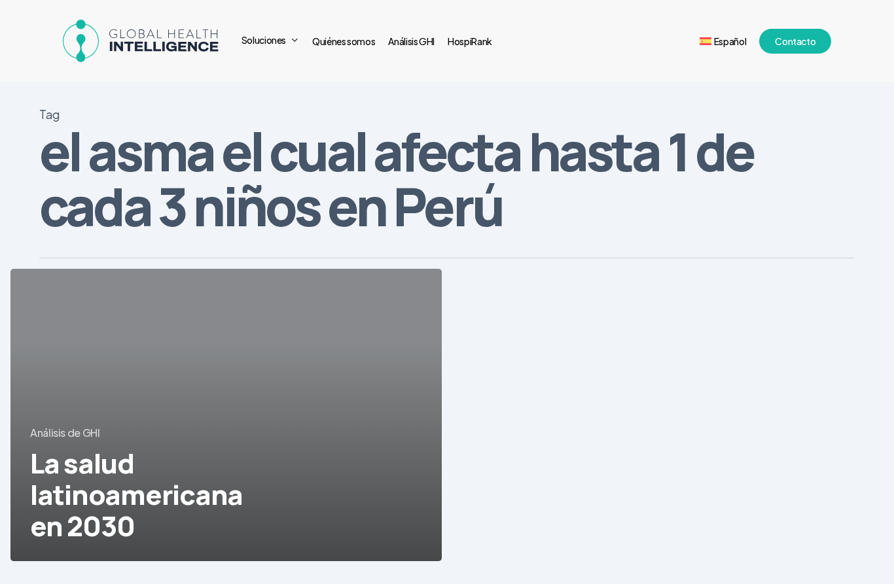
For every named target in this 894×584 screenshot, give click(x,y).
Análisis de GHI (65, 432)
